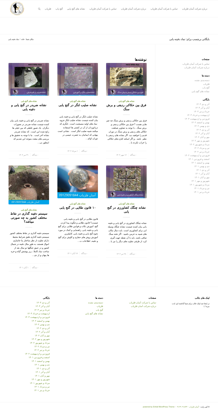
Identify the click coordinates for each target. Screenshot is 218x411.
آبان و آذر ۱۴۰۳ (202, 107)
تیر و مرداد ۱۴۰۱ (201, 188)
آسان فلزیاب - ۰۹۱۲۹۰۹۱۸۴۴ (187, 406)
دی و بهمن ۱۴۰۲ (201, 125)
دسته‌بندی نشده (202, 80)
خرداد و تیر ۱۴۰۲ (201, 151)
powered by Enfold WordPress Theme (158, 406)
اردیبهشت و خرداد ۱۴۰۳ (198, 115)
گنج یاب (205, 87)
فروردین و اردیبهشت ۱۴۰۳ (197, 118)
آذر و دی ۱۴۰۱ (202, 169)
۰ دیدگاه (133, 154)
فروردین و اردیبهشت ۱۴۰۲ (197, 155)
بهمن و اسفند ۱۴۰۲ (200, 122)
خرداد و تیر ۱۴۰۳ (201, 111)
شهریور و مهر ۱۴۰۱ (200, 180)
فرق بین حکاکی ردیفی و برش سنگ (126, 107)
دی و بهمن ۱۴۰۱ (201, 166)
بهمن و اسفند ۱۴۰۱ (200, 162)
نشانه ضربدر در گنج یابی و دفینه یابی (28, 107)
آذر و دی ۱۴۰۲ (202, 129)
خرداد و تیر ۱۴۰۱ (201, 191)
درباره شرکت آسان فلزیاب (196, 67)
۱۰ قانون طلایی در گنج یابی (77, 207)
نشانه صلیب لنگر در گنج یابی (78, 105)
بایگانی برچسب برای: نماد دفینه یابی (189, 39)
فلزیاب (206, 83)
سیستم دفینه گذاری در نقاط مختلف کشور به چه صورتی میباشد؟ (28, 217)
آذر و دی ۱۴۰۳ (202, 104)
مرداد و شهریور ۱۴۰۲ (199, 144)
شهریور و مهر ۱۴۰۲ (200, 140)
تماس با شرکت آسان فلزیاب (195, 63)
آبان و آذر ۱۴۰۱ (202, 173)
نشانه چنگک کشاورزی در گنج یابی (126, 209)
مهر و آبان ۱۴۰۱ (201, 177)
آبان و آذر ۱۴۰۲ (202, 133)
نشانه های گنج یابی (126, 101)
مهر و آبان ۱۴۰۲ (201, 137)
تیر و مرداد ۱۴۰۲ (201, 147)
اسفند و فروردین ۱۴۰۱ (198, 159)
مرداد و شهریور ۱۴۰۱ (199, 184)
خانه (23, 39)
